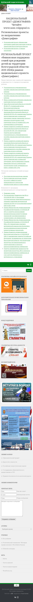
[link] (31, 2)
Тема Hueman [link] (24, 593)
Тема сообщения (22, 498)
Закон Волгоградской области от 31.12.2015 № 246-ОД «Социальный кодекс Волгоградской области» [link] (17, 106)
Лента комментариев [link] (10, 567)
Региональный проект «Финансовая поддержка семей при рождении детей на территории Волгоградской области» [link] (17, 44)
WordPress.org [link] (7, 571)
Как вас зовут (21, 491)
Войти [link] (5, 559)
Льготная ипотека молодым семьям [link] (16, 176)
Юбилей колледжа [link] (9, 548)
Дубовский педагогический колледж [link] (13, 2)
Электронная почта (23, 494)
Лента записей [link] (8, 563)
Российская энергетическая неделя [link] (14, 466)
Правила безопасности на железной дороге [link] (17, 476)
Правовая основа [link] (9, 193)
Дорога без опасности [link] (10, 462)
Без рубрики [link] (7, 538)
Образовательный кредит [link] (11, 458)
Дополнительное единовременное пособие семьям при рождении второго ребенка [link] (17, 96)
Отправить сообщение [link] (8, 519)
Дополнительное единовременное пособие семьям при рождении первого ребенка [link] (17, 89)
